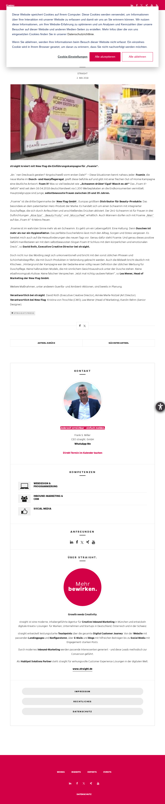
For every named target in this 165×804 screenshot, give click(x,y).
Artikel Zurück (46, 343)
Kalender (88, 452)
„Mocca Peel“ (77, 215)
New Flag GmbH (66, 201)
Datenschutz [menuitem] (84, 794)
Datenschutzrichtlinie (80, 34)
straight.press (24, 313)
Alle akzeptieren (105, 56)
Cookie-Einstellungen (73, 56)
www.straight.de (82, 668)
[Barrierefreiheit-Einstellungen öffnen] (160, 406)
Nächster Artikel (119, 343)
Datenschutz (82, 711)
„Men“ (150, 215)
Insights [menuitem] (76, 772)
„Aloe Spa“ (36, 215)
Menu (11, 5)
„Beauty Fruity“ (53, 215)
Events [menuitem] (107, 772)
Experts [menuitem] (92, 772)
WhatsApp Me (82, 443)
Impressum (82, 691)
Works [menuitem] (61, 772)
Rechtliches (82, 701)
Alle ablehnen (137, 56)
